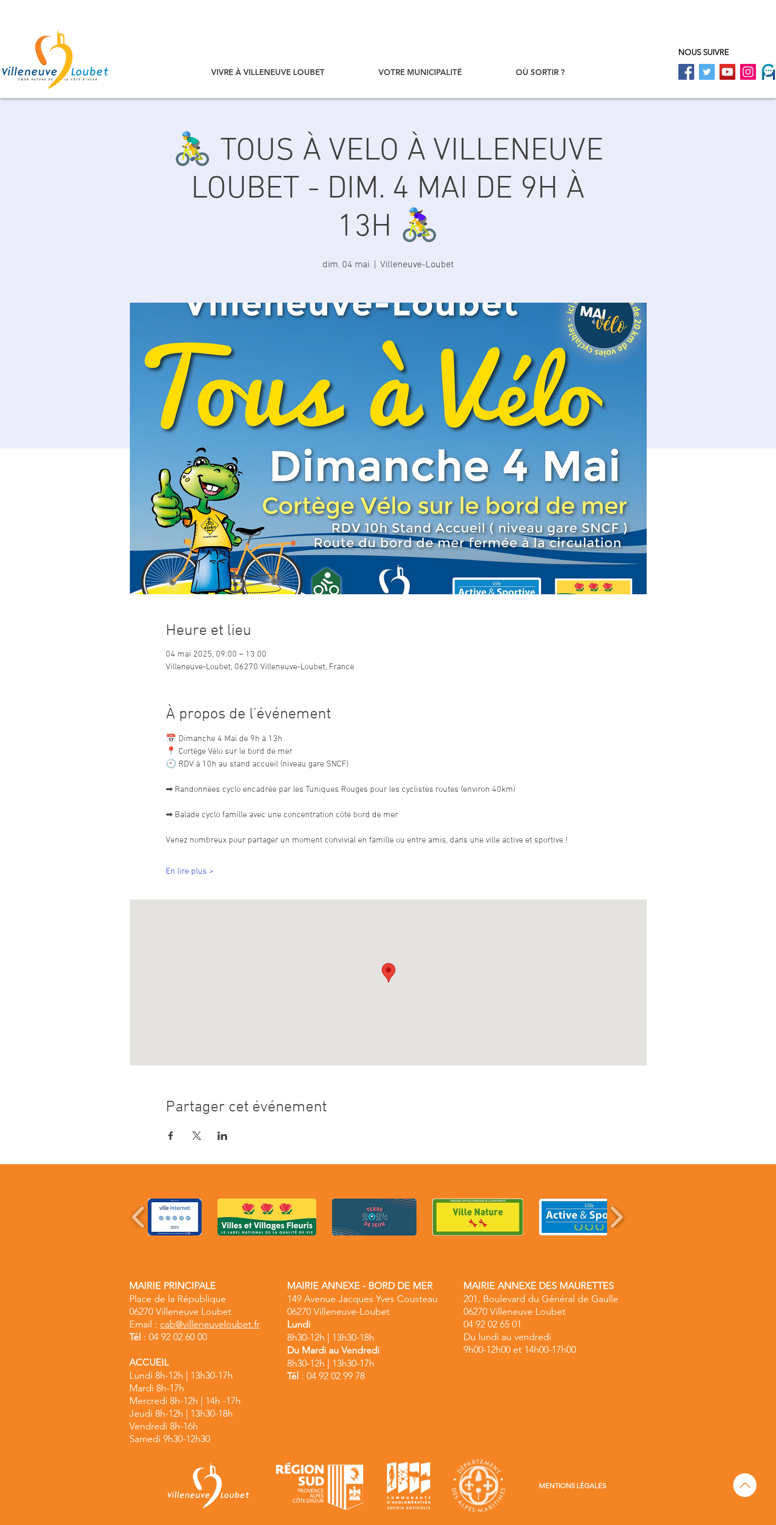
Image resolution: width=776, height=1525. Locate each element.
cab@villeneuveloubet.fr (210, 1324)
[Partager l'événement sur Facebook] (171, 1135)
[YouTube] (727, 72)
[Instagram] (748, 72)
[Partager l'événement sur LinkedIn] (222, 1135)
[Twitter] (707, 72)
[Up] (744, 1485)
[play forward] (616, 1217)
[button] (267, 72)
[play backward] (138, 1217)
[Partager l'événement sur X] (197, 1135)
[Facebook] (686, 72)
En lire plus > (190, 871)
